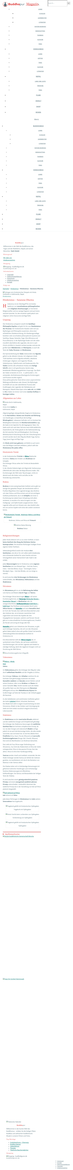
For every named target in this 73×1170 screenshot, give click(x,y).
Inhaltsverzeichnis (9, 260)
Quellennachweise (12, 834)
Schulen (42, 13)
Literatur (42, 22)
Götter (40, 58)
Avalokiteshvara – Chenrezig (19, 1142)
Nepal (38, 76)
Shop (38, 106)
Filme (38, 95)
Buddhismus (38, 126)
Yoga (40, 44)
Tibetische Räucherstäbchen (19, 1150)
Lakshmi (12, 701)
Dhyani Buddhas (40, 26)
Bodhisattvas (40, 31)
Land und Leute (40, 81)
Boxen (38, 112)
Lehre (40, 9)
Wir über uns (7, 258)
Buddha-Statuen (15, 1144)
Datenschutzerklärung (14, 276)
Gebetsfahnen (14, 1146)
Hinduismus (38, 49)
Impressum (11, 278)
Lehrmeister (42, 18)
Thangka (40, 35)
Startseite (6, 289)
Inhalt (38, 101)
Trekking (40, 86)
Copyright (10, 275)
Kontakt (9, 282)
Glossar (40, 39)
